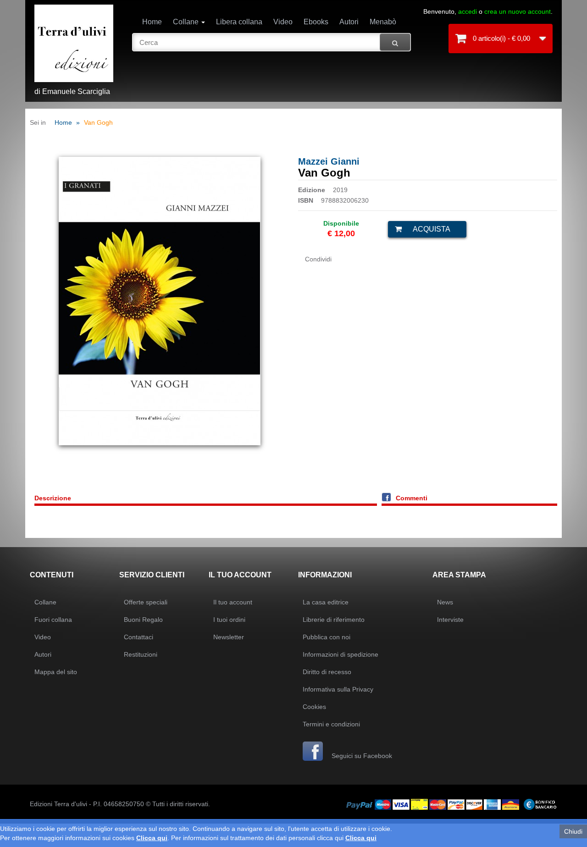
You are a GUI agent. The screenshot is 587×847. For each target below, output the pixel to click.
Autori (349, 22)
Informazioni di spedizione (340, 654)
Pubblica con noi (326, 637)
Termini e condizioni (331, 724)
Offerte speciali (145, 602)
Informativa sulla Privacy (338, 689)
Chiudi (573, 831)
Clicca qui (151, 837)
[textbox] (271, 42)
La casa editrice (326, 602)
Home (152, 22)
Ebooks (316, 22)
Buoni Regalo (143, 619)
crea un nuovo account (517, 11)
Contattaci (138, 637)
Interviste (450, 619)
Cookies (314, 706)
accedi (467, 11)
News (445, 602)
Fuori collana (53, 619)
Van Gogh (98, 122)
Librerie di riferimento (334, 619)
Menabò (383, 22)
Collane (186, 22)
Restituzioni (140, 654)
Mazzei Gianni (329, 161)
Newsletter (228, 637)
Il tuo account (232, 602)
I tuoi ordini (229, 619)
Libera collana (239, 22)
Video (283, 22)
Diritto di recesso (327, 671)
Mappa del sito (55, 671)
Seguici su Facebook (361, 755)
